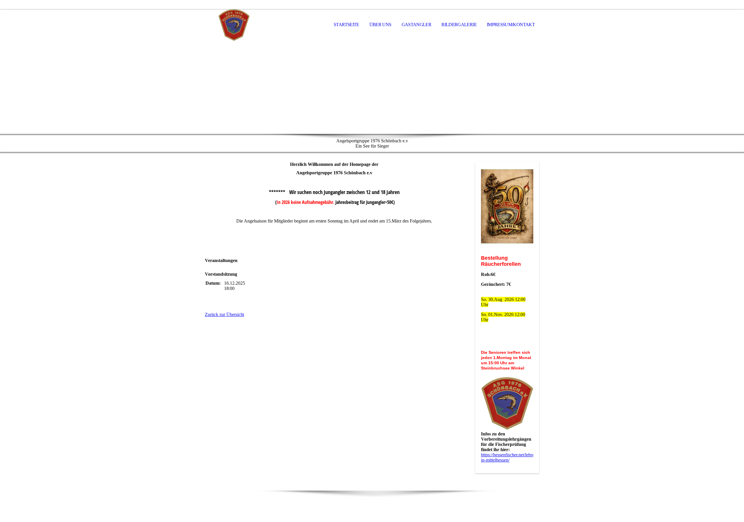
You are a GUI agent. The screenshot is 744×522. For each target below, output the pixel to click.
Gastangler (417, 24)
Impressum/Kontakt (511, 24)
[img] (234, 25)
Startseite (346, 24)
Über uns (380, 24)
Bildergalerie (459, 24)
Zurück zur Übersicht (224, 314)
